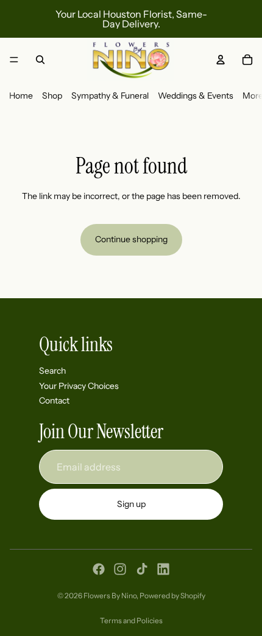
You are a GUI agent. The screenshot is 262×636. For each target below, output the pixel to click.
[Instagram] (120, 569)
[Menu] (14, 60)
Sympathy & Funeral (110, 95)
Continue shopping (131, 239)
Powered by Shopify (172, 595)
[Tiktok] (142, 569)
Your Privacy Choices (79, 385)
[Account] (220, 59)
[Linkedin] (163, 569)
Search (52, 370)
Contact (54, 400)
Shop (52, 95)
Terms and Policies (131, 620)
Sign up (131, 503)
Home (21, 95)
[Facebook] (98, 569)
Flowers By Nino (109, 595)
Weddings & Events (195, 95)
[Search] (40, 59)
